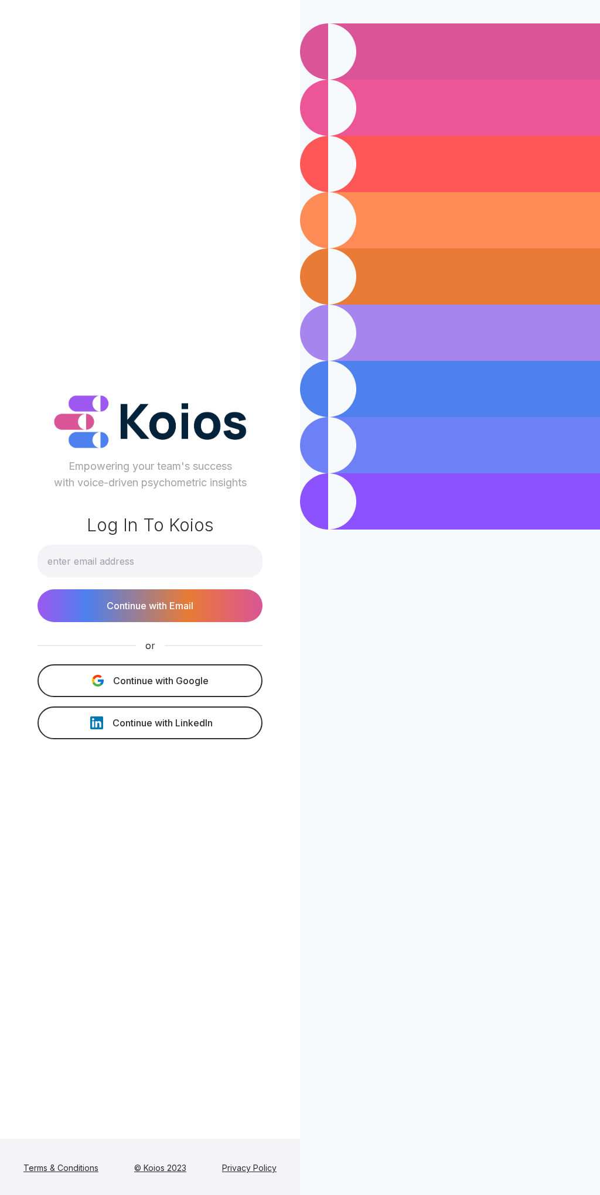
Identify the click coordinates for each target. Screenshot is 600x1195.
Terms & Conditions (60, 1168)
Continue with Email (150, 606)
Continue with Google (161, 681)
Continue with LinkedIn (162, 723)
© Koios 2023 (160, 1168)
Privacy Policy (249, 1168)
